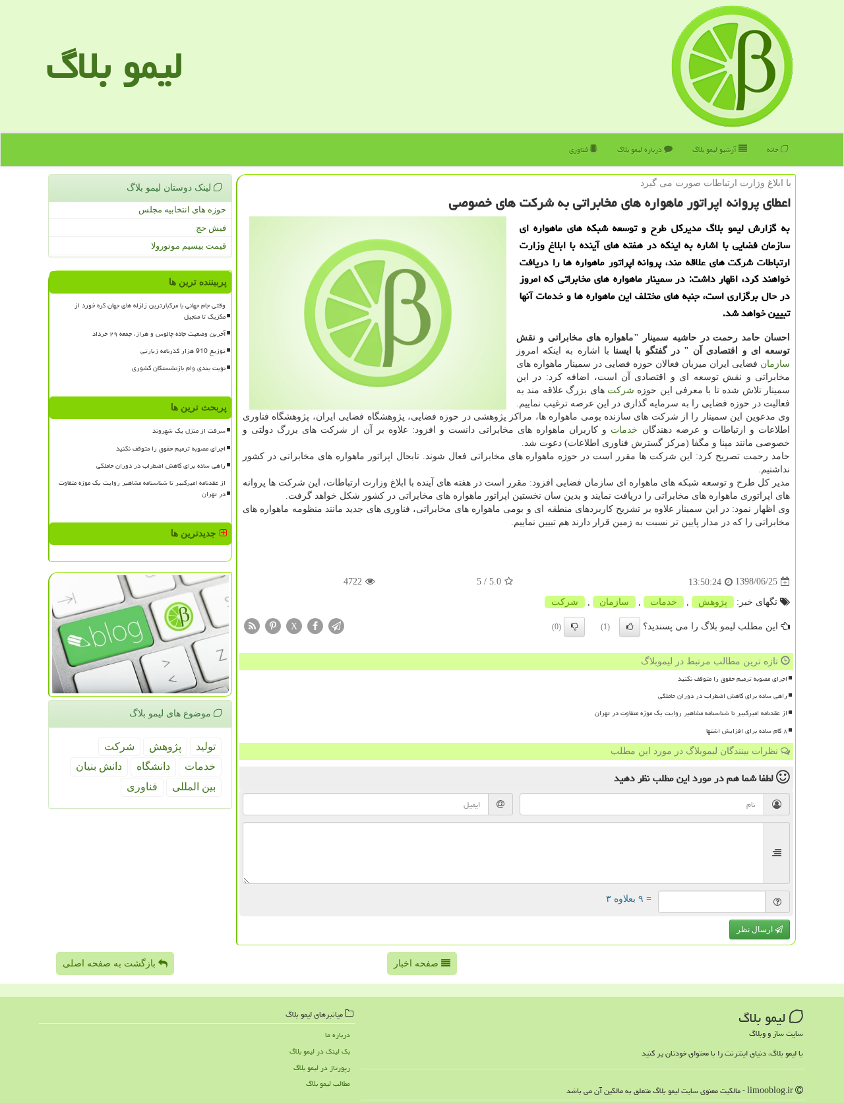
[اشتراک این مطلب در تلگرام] (336, 625)
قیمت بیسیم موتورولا (188, 246)
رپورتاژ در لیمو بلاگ (321, 1068)
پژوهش (712, 602)
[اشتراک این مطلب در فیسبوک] (315, 625)
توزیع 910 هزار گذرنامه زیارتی (183, 351)
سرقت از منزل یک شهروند (189, 430)
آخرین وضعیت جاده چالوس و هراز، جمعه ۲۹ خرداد (159, 333)
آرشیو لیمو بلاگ (715, 149)
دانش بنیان (99, 766)
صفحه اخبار (417, 963)
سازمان (775, 364)
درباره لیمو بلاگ (640, 149)
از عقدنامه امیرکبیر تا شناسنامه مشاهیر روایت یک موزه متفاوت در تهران (691, 713)
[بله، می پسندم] (629, 627)
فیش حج (211, 228)
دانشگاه (153, 766)
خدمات (624, 430)
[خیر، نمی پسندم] (574, 627)
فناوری (579, 149)
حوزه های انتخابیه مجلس (182, 209)
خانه (774, 149)
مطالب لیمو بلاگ (328, 1083)
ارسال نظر (756, 929)
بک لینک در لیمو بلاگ (319, 1051)
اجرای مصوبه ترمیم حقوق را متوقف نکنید (732, 678)
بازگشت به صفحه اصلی (110, 963)
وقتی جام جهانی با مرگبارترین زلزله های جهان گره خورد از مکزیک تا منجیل (150, 311)
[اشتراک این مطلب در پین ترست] (273, 625)
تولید (206, 746)
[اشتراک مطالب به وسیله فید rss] (252, 625)
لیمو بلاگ (114, 65)
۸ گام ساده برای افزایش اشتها (746, 731)
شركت (620, 390)
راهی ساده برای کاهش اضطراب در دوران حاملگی (722, 696)
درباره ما (337, 1035)
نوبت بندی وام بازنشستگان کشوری (179, 368)
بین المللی (194, 786)
